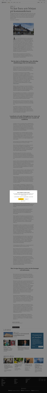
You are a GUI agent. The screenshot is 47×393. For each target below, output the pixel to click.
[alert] (23, 196)
